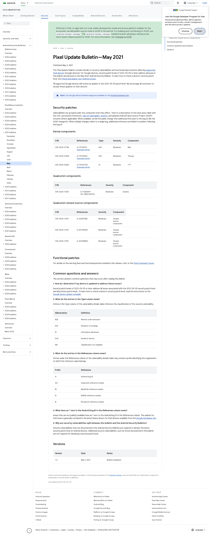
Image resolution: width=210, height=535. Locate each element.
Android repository (43, 496)
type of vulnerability (91, 116)
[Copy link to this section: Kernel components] (77, 131)
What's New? (8, 16)
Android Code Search (44, 3)
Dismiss (185, 31)
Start (199, 31)
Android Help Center (160, 496)
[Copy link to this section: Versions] (67, 444)
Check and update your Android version (79, 79)
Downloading (41, 504)
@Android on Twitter (101, 496)
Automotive (117, 16)
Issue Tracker (157, 520)
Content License (115, 475)
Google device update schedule (67, 294)
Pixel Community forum (144, 263)
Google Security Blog (102, 508)
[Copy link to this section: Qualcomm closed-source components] (100, 203)
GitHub (38, 520)
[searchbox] (16, 23)
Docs (23, 3)
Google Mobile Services (161, 512)
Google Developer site (120, 95)
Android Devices (98, 16)
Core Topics (60, 16)
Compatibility (78, 16)
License (71, 530)
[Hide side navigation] (29, 530)
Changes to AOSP (123, 37)
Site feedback (90, 530)
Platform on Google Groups (104, 512)
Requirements (41, 500)
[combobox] (161, 3)
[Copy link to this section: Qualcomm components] (83, 176)
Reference (133, 16)
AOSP (55, 48)
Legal (63, 530)
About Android (41, 530)
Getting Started (27, 16)
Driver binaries (41, 516)
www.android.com (159, 508)
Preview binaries (42, 508)
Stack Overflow (158, 516)
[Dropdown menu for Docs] (28, 3)
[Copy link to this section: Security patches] (79, 107)
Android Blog (99, 504)
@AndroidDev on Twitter (103, 500)
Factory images (42, 512)
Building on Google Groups (104, 516)
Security (44, 16)
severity (104, 116)
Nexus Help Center (159, 504)
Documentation (11, 10)
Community (54, 530)
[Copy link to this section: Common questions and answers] (101, 273)
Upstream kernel (83, 150)
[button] (14, 39)
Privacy (79, 530)
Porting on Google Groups (104, 520)
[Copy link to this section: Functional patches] (81, 258)
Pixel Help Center (158, 500)
